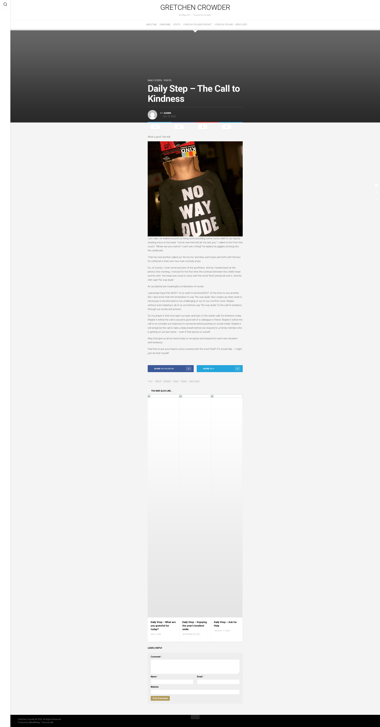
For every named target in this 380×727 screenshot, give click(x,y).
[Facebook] (5, 17)
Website (155, 687)
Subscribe (165, 24)
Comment (156, 657)
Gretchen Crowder (195, 7)
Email (200, 676)
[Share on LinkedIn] (231, 127)
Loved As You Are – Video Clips (231, 24)
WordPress (34, 722)
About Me (151, 24)
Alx (51, 722)
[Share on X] (159, 127)
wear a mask (194, 381)
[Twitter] (5, 26)
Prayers (184, 381)
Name (154, 676)
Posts (177, 24)
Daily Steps (155, 80)
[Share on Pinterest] (207, 127)
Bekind (158, 381)
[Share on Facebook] (183, 127)
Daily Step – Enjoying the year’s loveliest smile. (194, 626)
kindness (167, 381)
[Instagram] (5, 36)
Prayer (176, 381)
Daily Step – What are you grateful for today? (163, 626)
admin (167, 113)
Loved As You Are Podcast (197, 24)
